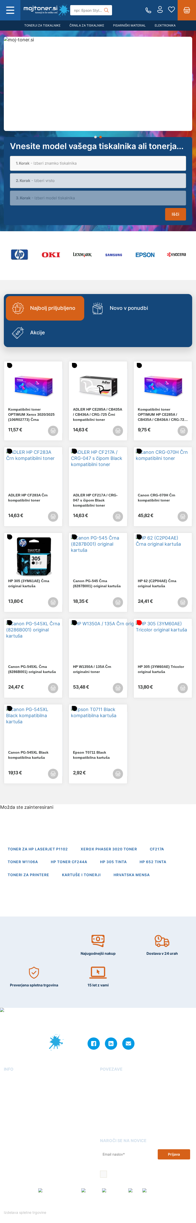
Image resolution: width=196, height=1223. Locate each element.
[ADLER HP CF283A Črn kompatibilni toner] (33, 471)
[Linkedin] (111, 1043)
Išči (175, 214)
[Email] (128, 1043)
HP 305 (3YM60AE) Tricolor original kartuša (161, 669)
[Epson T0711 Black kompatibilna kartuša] (98, 728)
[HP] (19, 255)
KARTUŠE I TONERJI (81, 875)
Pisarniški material (129, 25)
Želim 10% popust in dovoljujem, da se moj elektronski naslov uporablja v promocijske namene (147, 1175)
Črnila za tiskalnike (86, 25)
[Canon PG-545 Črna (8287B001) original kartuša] (98, 556)
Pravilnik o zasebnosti (135, 1204)
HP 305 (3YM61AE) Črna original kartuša (28, 583)
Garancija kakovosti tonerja (124, 1086)
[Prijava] (160, 10)
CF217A (157, 849)
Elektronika (165, 25)
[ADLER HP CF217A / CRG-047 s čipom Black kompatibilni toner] (98, 471)
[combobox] (98, 163)
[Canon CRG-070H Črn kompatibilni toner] (163, 471)
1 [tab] (95, 137)
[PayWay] (90, 1190)
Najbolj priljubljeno (52, 308)
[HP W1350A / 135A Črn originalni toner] (98, 642)
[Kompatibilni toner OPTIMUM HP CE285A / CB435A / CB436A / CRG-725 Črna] (163, 385)
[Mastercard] (113, 1190)
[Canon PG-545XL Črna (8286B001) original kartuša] (33, 642)
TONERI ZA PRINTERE (28, 875)
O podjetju (13, 1079)
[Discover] (151, 1190)
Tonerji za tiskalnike (42, 25)
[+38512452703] (148, 10)
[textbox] (98, 163)
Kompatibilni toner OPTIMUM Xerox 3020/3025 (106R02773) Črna (31, 414)
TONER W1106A (23, 862)
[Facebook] (94, 1043)
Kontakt (10, 1086)
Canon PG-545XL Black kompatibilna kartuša (28, 755)
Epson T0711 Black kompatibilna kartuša (91, 755)
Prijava (174, 1154)
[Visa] (133, 1190)
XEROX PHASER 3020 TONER (109, 849)
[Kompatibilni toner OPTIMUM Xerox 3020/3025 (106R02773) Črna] (33, 385)
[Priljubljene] (171, 10)
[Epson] (145, 255)
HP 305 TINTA (113, 862)
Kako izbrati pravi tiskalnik (123, 1101)
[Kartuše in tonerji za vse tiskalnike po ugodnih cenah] (47, 10)
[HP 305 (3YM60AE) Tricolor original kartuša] (163, 642)
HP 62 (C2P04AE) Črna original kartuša (157, 583)
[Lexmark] (82, 255)
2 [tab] (100, 137)
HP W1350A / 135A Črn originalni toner (92, 669)
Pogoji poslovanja (19, 1101)
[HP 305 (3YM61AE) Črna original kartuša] (33, 556)
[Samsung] (113, 255)
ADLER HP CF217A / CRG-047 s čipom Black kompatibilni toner (95, 500)
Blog (104, 1079)
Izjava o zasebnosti (20, 1108)
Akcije (37, 332)
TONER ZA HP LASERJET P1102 (38, 849)
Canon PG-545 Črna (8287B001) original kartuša (97, 583)
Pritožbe (107, 1108)
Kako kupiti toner (115, 1094)
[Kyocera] (176, 255)
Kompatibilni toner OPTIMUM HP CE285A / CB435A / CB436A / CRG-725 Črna (162, 414)
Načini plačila (15, 1130)
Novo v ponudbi (129, 308)
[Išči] (106, 10)
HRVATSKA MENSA (132, 875)
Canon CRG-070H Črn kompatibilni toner (156, 497)
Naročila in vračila (19, 1123)
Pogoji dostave (17, 1094)
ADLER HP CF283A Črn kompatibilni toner (28, 497)
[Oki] (51, 255)
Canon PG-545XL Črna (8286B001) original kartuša (32, 669)
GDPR (9, 1116)
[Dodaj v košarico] (53, 431)
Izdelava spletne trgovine (25, 1212)
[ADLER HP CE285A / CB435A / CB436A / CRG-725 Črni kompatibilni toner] (98, 385)
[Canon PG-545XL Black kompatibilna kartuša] (33, 728)
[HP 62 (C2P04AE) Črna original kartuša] (163, 556)
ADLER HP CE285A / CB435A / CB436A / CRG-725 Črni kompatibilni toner (97, 414)
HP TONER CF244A (69, 862)
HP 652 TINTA (153, 862)
